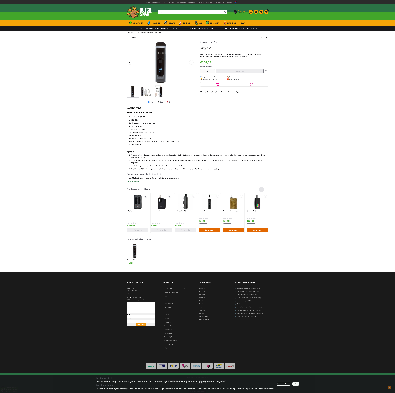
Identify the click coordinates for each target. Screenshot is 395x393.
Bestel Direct (209, 230)
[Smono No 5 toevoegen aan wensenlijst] (265, 196)
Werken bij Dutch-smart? (205, 2)
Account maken (219, 2)
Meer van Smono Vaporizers (210, 92)
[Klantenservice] (251, 12)
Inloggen (229, 2)
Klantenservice (181, 2)
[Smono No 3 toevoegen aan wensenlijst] (169, 196)
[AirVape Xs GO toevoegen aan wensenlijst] (193, 196)
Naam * (129, 314)
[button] (237, 2)
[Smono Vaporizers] (205, 49)
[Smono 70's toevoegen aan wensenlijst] (265, 71)
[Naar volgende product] (266, 37)
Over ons (171, 2)
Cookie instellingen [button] (283, 384)
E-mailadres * (131, 319)
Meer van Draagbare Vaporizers (232, 92)
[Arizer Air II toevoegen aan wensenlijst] (217, 196)
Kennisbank (191, 2)
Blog (165, 2)
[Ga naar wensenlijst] (261, 12)
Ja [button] (295, 384)
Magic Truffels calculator (153, 2)
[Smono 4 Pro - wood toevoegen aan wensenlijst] (241, 196)
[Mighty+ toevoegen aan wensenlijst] (146, 196)
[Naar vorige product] (261, 37)
